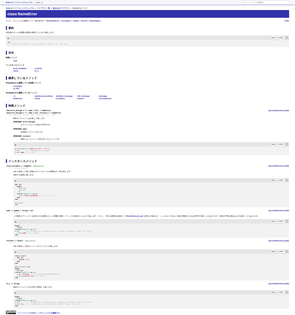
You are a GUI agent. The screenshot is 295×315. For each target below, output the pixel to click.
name (15, 71)
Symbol (23, 168)
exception (17, 86)
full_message (83, 96)
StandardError (52, 21)
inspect (80, 98)
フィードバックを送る (27, 313)
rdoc (281, 110)
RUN (273, 38)
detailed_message (64, 96)
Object (76, 21)
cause (37, 98)
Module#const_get (134, 216)
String (25, 115)
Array (17, 168)
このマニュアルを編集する (49, 313)
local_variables (20, 68)
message (103, 96)
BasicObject (95, 21)
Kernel (84, 21)
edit (286, 21)
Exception (66, 21)
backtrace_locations (44, 96)
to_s (36, 71)
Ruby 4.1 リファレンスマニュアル (19, 2)
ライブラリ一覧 (43, 8)
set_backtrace (105, 98)
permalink (273, 110)
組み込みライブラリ (61, 8)
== (14, 96)
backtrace (17, 98)
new (15, 61)
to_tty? (16, 88)
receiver (38, 68)
